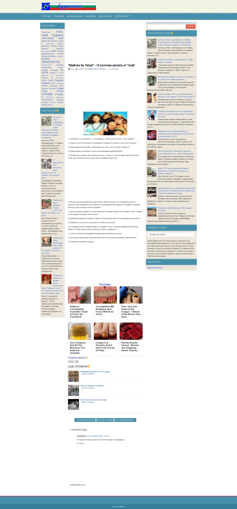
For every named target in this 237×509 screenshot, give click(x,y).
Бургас (44, 41)
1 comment (113, 69)
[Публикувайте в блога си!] (71, 361)
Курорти (46, 59)
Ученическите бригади (52, 100)
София (60, 88)
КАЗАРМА (90, 16)
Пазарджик (46, 67)
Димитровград (48, 54)
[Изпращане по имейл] (69, 361)
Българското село (55, 41)
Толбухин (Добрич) (54, 97)
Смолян (45, 88)
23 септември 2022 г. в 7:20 (98, 436)
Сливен (45, 86)
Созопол (52, 88)
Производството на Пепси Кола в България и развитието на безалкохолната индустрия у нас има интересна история (176, 190)
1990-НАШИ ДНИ (52, 38)
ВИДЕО (54, 51)
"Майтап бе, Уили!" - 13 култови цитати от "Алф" (101, 65)
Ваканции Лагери (49, 46)
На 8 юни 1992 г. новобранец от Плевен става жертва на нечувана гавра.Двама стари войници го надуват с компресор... (175, 42)
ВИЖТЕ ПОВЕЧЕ (88, 374)
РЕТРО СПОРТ (122, 16)
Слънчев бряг (56, 86)
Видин (60, 51)
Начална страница (105, 420)
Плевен (45, 70)
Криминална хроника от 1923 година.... (95, 372)
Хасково (45, 102)
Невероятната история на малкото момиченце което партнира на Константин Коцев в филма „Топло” (176, 133)
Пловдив (54, 70)
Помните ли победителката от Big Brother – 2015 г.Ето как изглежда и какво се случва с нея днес (176, 114)
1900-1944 (46, 32)
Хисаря (53, 102)
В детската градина (52, 44)
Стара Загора (52, 91)
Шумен (44, 105)
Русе (53, 83)
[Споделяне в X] (74, 361)
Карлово (60, 56)
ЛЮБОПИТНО (92, 69)
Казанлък (52, 56)
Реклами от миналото (52, 78)
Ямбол (50, 105)
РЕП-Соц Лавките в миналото (92, 386)
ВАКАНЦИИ (105, 16)
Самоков (60, 83)
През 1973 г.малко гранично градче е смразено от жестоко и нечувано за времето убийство (173, 170)
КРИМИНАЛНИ (75, 16)
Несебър (59, 65)
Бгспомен (120, 506)
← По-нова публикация (85, 420)
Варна (60, 46)
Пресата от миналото (52, 75)
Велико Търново (52, 49)
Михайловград (46, 65)
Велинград (46, 51)
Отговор (80, 443)
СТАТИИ (46, 16)
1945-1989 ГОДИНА (52, 33)
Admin (80, 69)
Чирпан (60, 102)
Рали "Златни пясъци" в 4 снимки (93, 400)
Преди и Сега (56, 73)
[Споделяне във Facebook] (77, 361)
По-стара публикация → (125, 420)
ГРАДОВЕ (58, 16)
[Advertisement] (105, 43)
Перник (60, 67)
